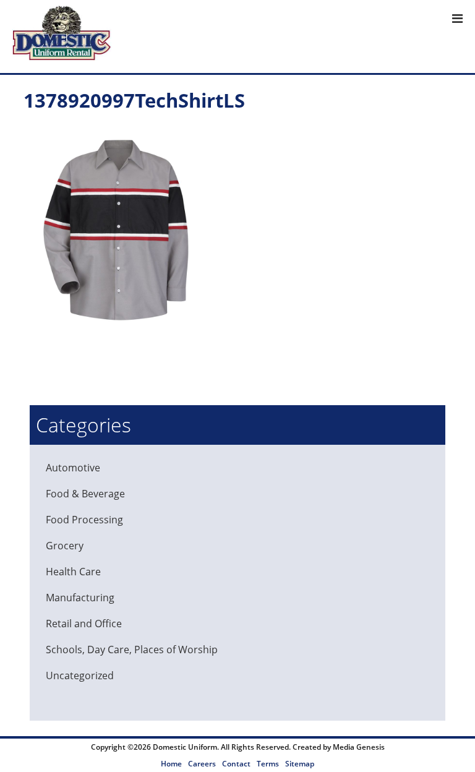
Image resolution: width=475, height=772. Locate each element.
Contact (236, 763)
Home (171, 763)
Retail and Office (84, 623)
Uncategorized (80, 675)
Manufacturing (80, 597)
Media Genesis (359, 747)
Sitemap (299, 763)
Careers (202, 763)
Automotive (73, 467)
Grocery (64, 545)
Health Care (73, 571)
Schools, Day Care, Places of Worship (132, 649)
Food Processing (84, 519)
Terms (268, 763)
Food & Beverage (85, 493)
